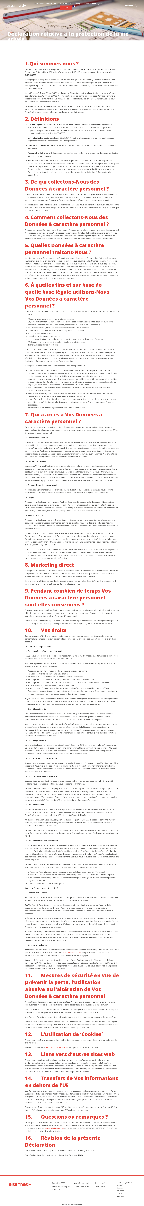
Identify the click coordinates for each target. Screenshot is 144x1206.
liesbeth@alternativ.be (72, 952)
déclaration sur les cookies (57, 1047)
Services (49, 3)
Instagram (120, 1196)
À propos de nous (89, 3)
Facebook (120, 1190)
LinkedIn (120, 1193)
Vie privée (120, 1185)
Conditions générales (124, 1182)
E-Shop (77, 3)
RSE (71, 3)
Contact (66, 7)
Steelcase (129, 5)
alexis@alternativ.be (82, 1183)
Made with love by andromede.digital (72, 1204)
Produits (57, 3)
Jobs (100, 3)
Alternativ (16, 5)
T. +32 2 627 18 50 (81, 1186)
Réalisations (39, 3)
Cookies (120, 1188)
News (65, 3)
